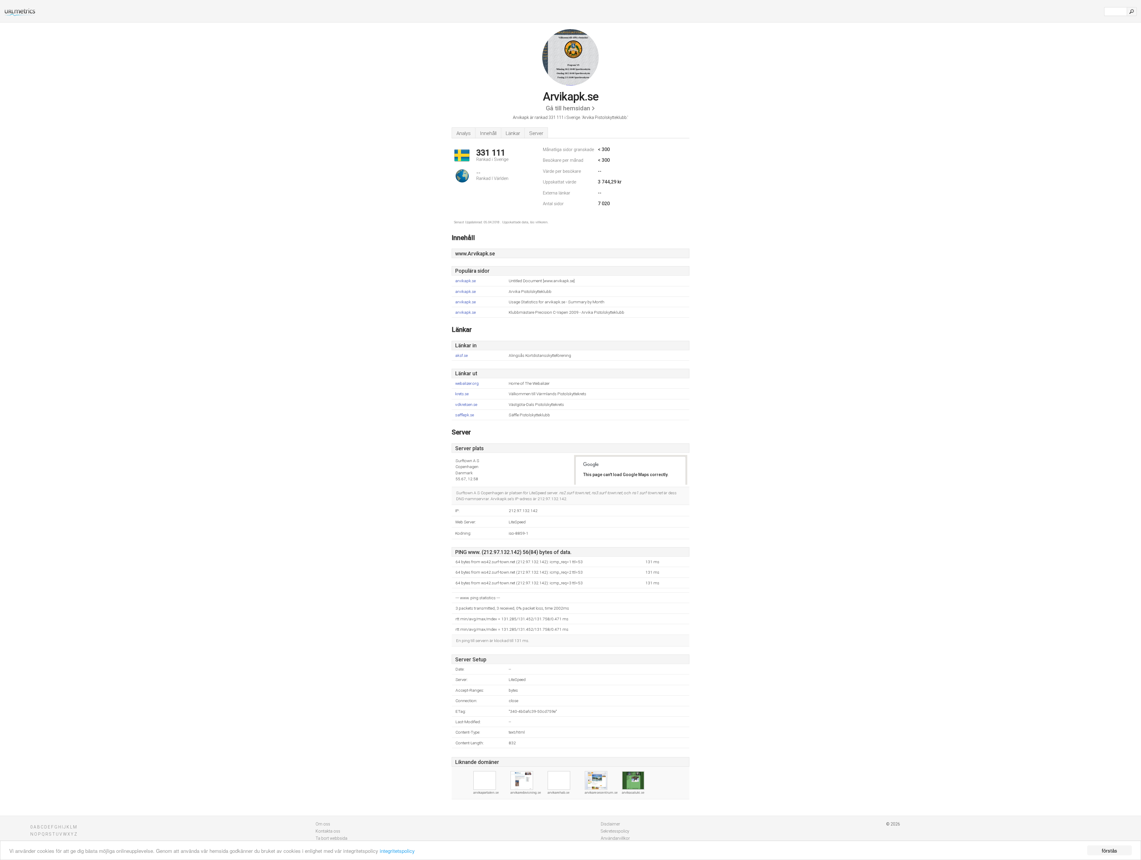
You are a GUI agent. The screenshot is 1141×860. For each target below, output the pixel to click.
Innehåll (488, 133)
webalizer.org (467, 383)
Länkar (513, 133)
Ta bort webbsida (331, 838)
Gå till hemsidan (568, 108)
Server (536, 133)
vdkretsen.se (466, 404)
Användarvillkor (615, 838)
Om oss (323, 824)
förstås (1109, 850)
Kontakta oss (328, 831)
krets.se (462, 394)
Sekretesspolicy (615, 831)
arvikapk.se (465, 281)
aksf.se (461, 355)
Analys (463, 133)
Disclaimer (610, 824)
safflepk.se (464, 415)
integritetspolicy (397, 850)
